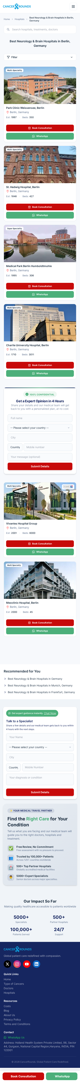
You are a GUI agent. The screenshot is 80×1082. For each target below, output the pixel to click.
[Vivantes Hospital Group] (40, 501)
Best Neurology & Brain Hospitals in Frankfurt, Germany (41, 692)
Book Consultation (42, 128)
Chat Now (50, 713)
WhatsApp (42, 136)
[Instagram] (17, 964)
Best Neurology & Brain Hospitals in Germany (35, 678)
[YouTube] (27, 964)
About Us (9, 1015)
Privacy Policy (12, 1019)
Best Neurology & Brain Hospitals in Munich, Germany (40, 685)
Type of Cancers (14, 983)
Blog (6, 1010)
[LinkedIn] (36, 964)
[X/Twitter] (7, 964)
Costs (7, 1006)
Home (7, 19)
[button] (23, 1076)
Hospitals (19, 19)
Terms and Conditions (17, 1024)
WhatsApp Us (16, 1037)
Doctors (8, 988)
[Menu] (73, 6)
